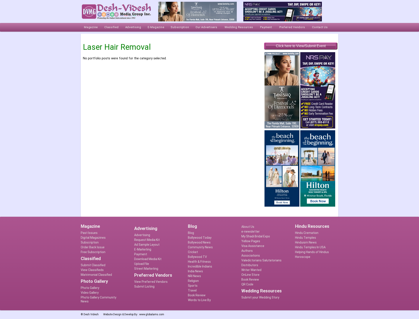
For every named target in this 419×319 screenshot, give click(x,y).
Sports (192, 285)
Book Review (197, 295)
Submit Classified (93, 265)
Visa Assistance (252, 246)
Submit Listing (144, 286)
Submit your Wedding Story (260, 297)
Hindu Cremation (306, 233)
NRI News (194, 276)
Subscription (90, 242)
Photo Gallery (90, 288)
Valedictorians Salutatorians (261, 260)
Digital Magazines (93, 237)
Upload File (141, 264)
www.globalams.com (151, 314)
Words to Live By (199, 300)
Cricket (193, 252)
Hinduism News (306, 242)
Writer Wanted (251, 270)
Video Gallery (90, 292)
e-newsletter (250, 231)
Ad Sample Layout (147, 244)
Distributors (249, 265)
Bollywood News (199, 242)
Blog (191, 233)
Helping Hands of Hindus (312, 252)
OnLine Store (250, 274)
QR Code (247, 284)
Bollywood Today (199, 237)
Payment (140, 254)
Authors (247, 250)
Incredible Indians (200, 266)
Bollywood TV (197, 257)
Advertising (142, 235)
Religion (193, 281)
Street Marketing (146, 268)
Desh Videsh (91, 314)
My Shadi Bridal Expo (255, 236)
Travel (192, 290)
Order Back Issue (93, 247)
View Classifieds (92, 270)
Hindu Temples (305, 237)
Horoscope (302, 257)
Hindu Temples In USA (310, 247)
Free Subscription (93, 252)
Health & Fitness (199, 261)
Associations (250, 255)
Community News (200, 247)
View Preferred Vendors (151, 281)
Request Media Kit (147, 240)
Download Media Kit (147, 259)
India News (195, 271)
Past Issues (89, 233)
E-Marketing (142, 249)
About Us (247, 226)
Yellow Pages (250, 241)
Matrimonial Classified (96, 274)
